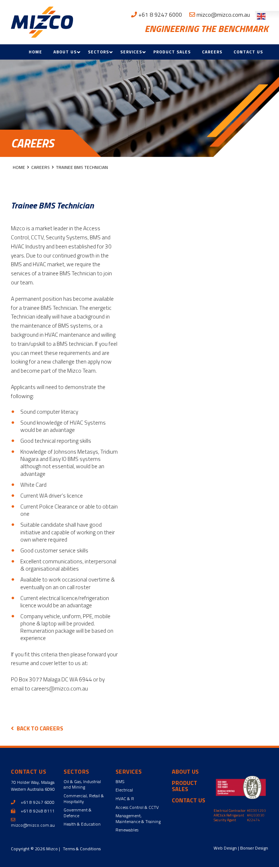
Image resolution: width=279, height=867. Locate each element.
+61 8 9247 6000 (159, 14)
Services (131, 52)
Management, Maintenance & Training (138, 818)
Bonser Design (254, 847)
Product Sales (172, 52)
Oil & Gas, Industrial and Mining (82, 784)
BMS (120, 781)
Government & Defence (78, 812)
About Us (65, 52)
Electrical (124, 789)
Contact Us (248, 52)
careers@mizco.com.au (59, 688)
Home (35, 52)
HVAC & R (125, 798)
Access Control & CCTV (137, 807)
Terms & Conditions (82, 848)
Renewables (127, 829)
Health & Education (82, 824)
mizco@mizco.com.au (222, 14)
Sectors (98, 52)
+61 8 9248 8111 (37, 810)
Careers (212, 52)
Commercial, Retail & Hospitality (84, 798)
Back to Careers (40, 728)
